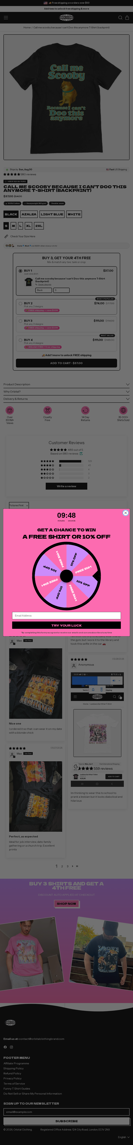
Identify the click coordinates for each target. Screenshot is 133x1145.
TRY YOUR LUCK (66, 625)
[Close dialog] (125, 513)
